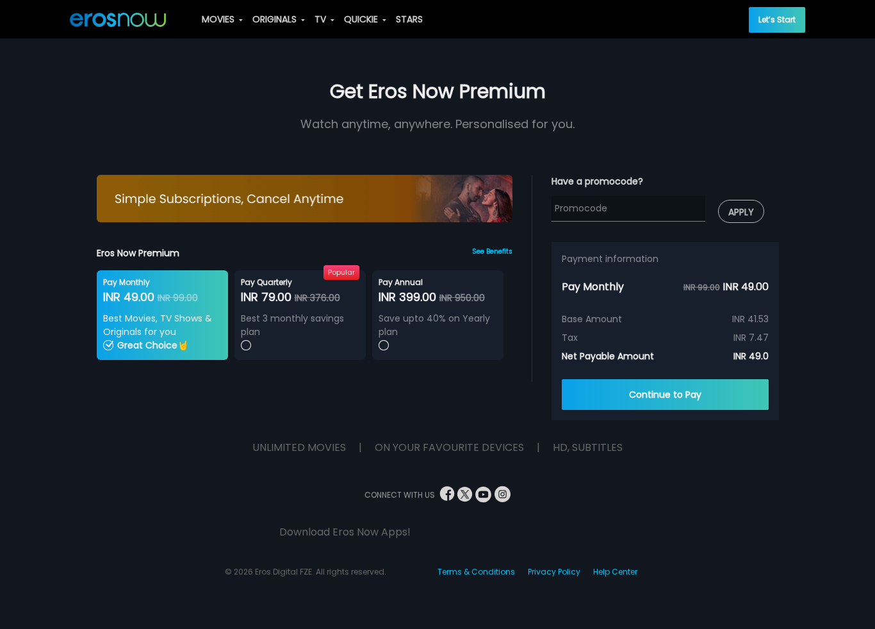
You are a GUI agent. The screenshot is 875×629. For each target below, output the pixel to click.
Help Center (615, 571)
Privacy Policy (554, 571)
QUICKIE (362, 19)
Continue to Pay (665, 394)
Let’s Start (777, 19)
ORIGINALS (275, 19)
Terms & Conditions (476, 571)
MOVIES (219, 19)
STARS (409, 19)
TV (322, 19)
